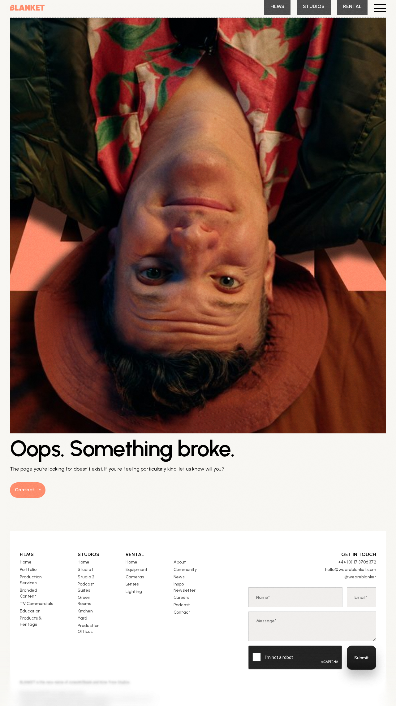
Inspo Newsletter (185, 587)
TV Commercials (36, 603)
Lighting (134, 591)
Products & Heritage (31, 621)
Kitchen (85, 611)
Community (185, 569)
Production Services (31, 580)
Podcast (182, 604)
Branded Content (28, 593)
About (180, 562)
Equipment (137, 569)
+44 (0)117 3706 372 (357, 562)
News (179, 577)
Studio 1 (85, 569)
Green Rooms (84, 600)
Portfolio (28, 569)
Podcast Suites (86, 587)
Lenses (132, 584)
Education (30, 611)
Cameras (135, 577)
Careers (181, 597)
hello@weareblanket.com (350, 569)
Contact (182, 612)
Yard (82, 618)
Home (26, 562)
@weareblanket (360, 577)
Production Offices (89, 628)
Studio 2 (86, 577)
